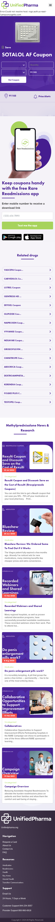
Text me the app (27, 225)
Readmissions (8, 868)
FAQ (5, 852)
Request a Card (10, 842)
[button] (50, 5)
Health (5, 872)
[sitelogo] (19, 5)
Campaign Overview (17, 786)
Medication (7, 865)
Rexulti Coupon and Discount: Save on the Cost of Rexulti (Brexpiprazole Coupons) (27, 485)
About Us (7, 845)
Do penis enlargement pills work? (24, 671)
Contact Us (8, 849)
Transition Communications (13, 882)
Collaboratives (13, 726)
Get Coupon (13, 80)
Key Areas (7, 875)
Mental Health (8, 879)
